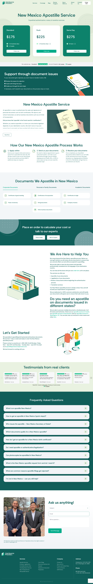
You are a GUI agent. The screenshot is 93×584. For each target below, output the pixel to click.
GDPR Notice (60, 569)
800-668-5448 (79, 571)
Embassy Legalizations (25, 564)
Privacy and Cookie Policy (63, 566)
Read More (7, 134)
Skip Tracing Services (24, 569)
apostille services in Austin (81, 312)
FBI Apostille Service (24, 571)
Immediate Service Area (25, 566)
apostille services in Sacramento (61, 313)
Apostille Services (24, 562)
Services (35, 3)
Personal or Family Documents (47, 187)
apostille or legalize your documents (30, 130)
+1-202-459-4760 (80, 573)
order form (76, 270)
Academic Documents (82, 187)
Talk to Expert (53, 237)
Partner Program (55, 3)
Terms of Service (61, 567)
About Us (72, 3)
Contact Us (80, 3)
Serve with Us (60, 564)
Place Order (39, 237)
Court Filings (41, 562)
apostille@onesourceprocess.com (16, 346)
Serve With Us (64, 3)
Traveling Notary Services (25, 567)
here (55, 317)
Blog (49, 3)
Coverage (42, 3)
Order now (86, 3)
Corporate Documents (10, 187)
